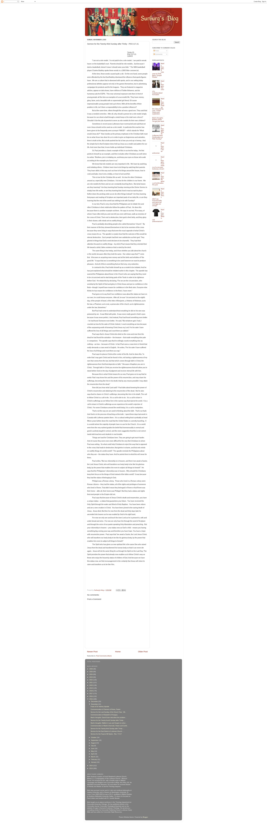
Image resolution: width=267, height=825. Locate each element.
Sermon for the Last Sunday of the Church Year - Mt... (108, 712)
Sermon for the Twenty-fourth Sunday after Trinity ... (108, 720)
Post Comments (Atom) (104, 656)
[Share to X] (121, 590)
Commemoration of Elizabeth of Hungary (104, 715)
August (93, 743)
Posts (157, 51)
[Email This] (117, 590)
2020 (91, 685)
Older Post (143, 652)
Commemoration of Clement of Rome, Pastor (105, 709)
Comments (158, 54)
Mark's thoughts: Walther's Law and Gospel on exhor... (109, 723)
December (94, 701)
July (92, 745)
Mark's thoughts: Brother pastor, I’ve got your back (158, 119)
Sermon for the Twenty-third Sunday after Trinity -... (108, 728)
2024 (91, 674)
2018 (91, 691)
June (93, 748)
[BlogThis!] (119, 590)
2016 (91, 696)
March (93, 757)
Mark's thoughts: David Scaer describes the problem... (108, 717)
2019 (91, 688)
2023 (91, 677)
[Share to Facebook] (123, 590)
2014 (91, 765)
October (94, 737)
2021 (91, 682)
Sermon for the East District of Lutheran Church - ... (108, 731)
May (92, 751)
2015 (91, 699)
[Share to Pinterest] (125, 590)
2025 (91, 671)
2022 (91, 680)
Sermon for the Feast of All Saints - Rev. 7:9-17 (106, 734)
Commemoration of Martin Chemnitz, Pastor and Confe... (109, 726)
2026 (91, 669)
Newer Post (92, 652)
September (95, 740)
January (94, 762)
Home (118, 652)
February (94, 759)
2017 (91, 693)
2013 (91, 768)
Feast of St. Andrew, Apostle (100, 706)
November (94, 704)
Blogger (145, 817)
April (92, 754)
